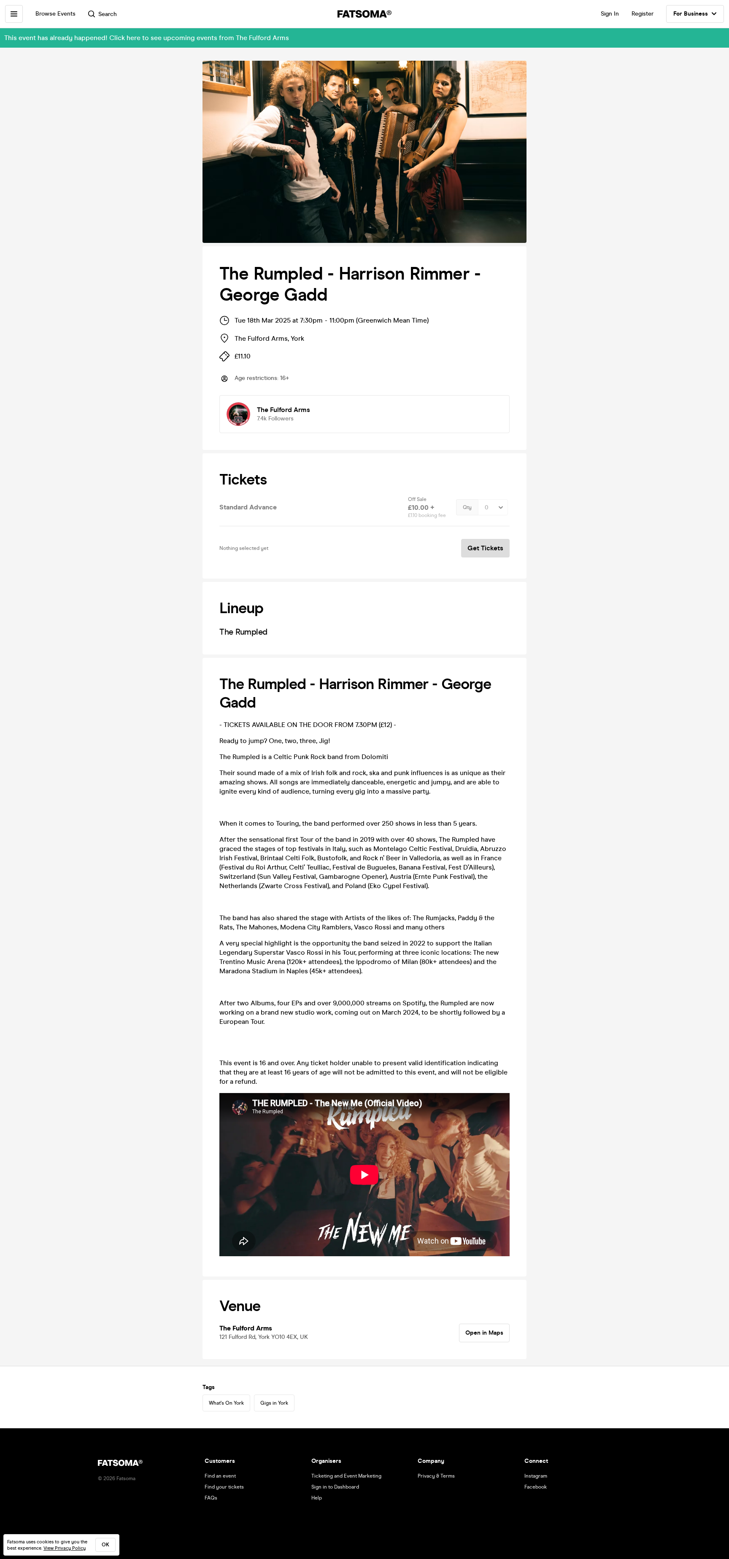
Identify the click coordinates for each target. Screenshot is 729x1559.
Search (107, 14)
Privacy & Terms (436, 1476)
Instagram (535, 1476)
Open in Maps (484, 1332)
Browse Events (55, 13)
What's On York (226, 1403)
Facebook (535, 1487)
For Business (690, 13)
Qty (467, 507)
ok (105, 1545)
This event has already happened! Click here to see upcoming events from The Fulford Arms (146, 38)
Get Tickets (485, 548)
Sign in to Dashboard (335, 1487)
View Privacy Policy (64, 1548)
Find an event (220, 1476)
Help (316, 1498)
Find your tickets (224, 1487)
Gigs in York (274, 1403)
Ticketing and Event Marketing (346, 1476)
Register (642, 13)
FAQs (211, 1498)
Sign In (610, 13)
